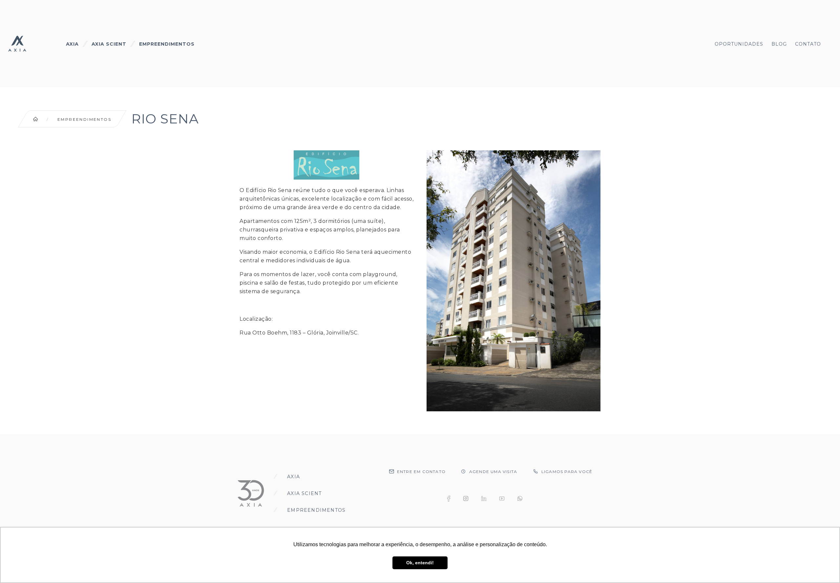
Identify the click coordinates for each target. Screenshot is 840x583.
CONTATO (808, 44)
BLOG (779, 44)
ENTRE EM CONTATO (421, 471)
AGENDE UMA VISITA (493, 471)
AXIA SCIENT (109, 44)
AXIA (72, 44)
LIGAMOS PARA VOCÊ (566, 471)
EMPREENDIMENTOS (167, 44)
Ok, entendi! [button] (420, 562)
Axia (293, 477)
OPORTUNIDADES (739, 44)
